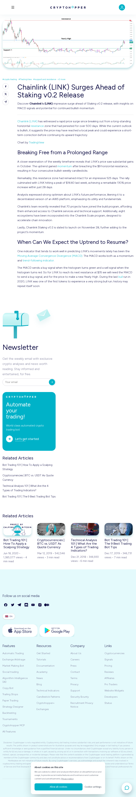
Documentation (45, 665)
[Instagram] (40, 605)
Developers (111, 696)
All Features (9, 731)
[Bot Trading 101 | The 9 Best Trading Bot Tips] (118, 529)
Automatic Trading (13, 653)
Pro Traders (110, 684)
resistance (37, 126)
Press (73, 665)
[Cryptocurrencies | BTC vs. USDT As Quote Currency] (51, 529)
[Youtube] (33, 605)
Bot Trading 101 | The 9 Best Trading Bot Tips (29, 496)
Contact (75, 671)
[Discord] (26, 605)
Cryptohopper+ (45, 703)
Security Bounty (79, 696)
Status (108, 703)
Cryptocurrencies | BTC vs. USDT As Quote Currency (27, 477)
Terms (73, 678)
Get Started (43, 653)
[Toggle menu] (13, 7)
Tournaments (10, 719)
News (39, 678)
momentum (64, 166)
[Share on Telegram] (5, 102)
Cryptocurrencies (114, 653)
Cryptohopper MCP (13, 725)
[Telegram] (19, 605)
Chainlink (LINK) (27, 121)
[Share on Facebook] (5, 86)
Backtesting (9, 712)
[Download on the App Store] (19, 630)
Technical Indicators (47, 690)
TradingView (36, 142)
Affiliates (109, 678)
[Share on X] (5, 94)
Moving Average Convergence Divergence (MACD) (49, 256)
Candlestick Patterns (48, 696)
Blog (39, 684)
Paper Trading (10, 700)
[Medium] (46, 605)
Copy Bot (7, 688)
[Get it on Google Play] (56, 630)
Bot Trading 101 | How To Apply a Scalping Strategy (27, 467)
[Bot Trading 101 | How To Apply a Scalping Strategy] (17, 529)
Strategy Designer (12, 706)
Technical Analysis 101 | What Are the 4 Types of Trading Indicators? (25, 488)
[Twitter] (12, 605)
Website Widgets (114, 690)
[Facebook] (5, 605)
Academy (41, 671)
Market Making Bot (13, 665)
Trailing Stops (10, 694)
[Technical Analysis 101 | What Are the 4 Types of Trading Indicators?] (85, 529)
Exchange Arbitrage (13, 659)
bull (120, 276)
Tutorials (41, 659)
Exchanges (42, 709)
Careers (75, 659)
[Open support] (126, 787)
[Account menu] (122, 7)
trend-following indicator (38, 260)
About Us (75, 653)
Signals (108, 659)
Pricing (108, 665)
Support (75, 690)
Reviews (109, 671)
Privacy (74, 684)
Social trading (10, 671)
